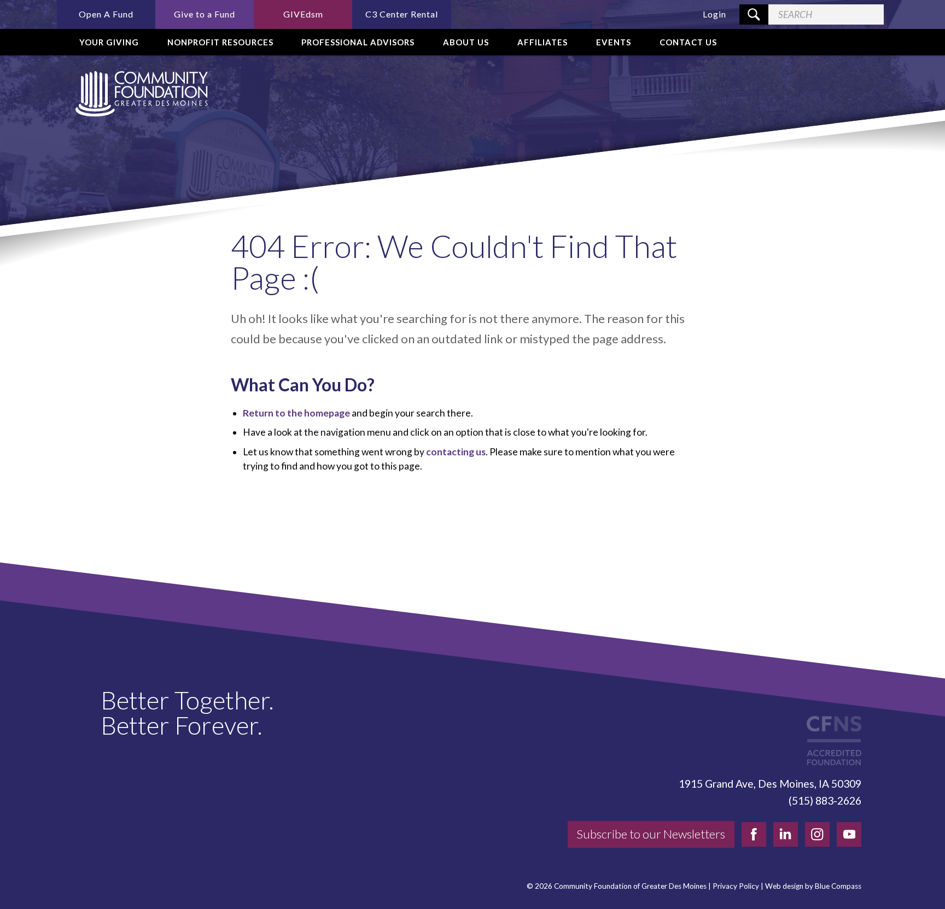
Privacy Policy (736, 886)
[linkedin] (785, 834)
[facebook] (754, 834)
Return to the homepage (296, 413)
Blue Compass (838, 886)
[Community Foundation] (139, 93)
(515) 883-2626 (825, 800)
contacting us (456, 452)
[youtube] (849, 834)
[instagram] (817, 834)
